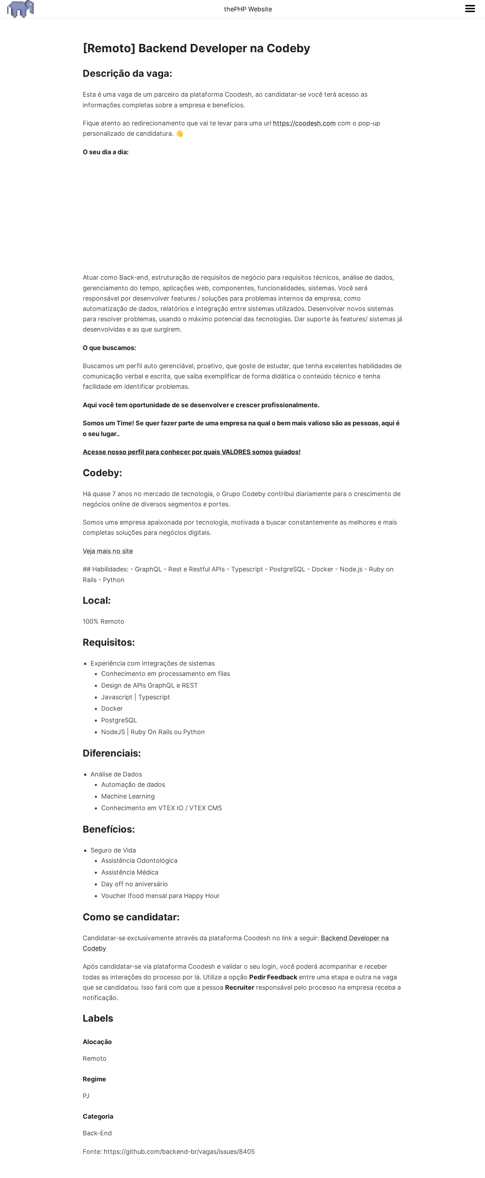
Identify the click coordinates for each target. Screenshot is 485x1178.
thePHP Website (248, 9)
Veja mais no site (108, 551)
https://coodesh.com (304, 123)
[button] (470, 9)
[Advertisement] (242, 214)
